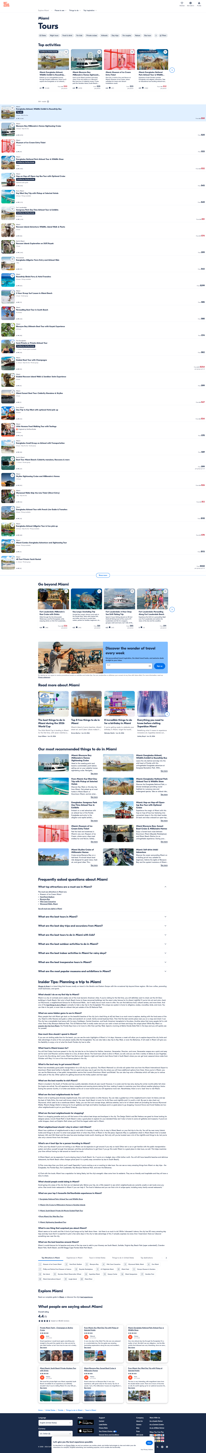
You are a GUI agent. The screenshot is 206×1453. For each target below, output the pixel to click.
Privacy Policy (103, 1428)
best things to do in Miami (56, 1005)
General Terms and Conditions (109, 1435)
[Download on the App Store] (86, 1431)
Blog (137, 1428)
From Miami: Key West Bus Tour (51, 1216)
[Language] (190, 3)
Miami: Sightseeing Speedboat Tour (53, 1222)
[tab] (50, 1258)
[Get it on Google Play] (86, 1422)
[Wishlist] (182, 3)
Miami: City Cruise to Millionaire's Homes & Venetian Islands (62, 1205)
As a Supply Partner (156, 1421)
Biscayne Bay (45, 899)
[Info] (48, 102)
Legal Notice (103, 1424)
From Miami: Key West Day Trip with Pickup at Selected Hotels (101, 1329)
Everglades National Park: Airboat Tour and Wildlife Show (61, 1199)
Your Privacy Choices (106, 1431)
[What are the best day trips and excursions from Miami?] (165, 925)
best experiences (86, 1297)
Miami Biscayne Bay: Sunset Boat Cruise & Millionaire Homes (100, 1369)
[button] (103, 112)
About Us (139, 1421)
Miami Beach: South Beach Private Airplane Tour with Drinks (58, 1369)
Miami (61, 1297)
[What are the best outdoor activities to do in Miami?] (165, 944)
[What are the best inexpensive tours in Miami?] (165, 962)
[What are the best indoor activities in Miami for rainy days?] (165, 953)
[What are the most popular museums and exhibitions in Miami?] (165, 971)
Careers (138, 1424)
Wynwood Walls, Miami (49, 904)
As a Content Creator (157, 1424)
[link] (103, 112)
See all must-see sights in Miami (50, 909)
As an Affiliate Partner (157, 1428)
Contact (101, 1421)
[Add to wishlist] (66, 52)
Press (138, 1431)
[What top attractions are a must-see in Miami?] (165, 886)
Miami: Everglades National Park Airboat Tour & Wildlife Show (146, 1329)
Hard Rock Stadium (47, 897)
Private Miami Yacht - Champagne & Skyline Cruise (56, 1329)
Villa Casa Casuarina (48, 902)
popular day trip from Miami (48, 1026)
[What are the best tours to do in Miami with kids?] (165, 934)
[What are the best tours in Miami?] (165, 916)
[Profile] (199, 3)
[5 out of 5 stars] (59, 1333)
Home (40, 1410)
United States (50, 1410)
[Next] (172, 70)
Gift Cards (139, 1435)
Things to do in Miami (74, 1410)
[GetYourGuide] (6, 4)
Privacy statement (44, 677)
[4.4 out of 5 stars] (44, 1320)
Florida (60, 1410)
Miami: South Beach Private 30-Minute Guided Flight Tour (61, 1211)
